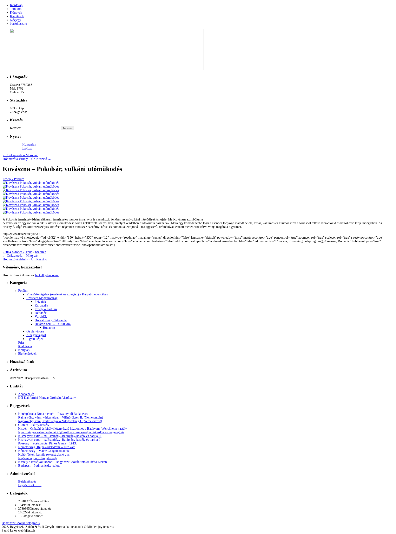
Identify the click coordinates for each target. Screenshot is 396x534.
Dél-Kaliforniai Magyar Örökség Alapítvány (47, 397)
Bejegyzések (29, 485)
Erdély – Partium (46, 309)
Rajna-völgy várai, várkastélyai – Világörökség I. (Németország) (60, 421)
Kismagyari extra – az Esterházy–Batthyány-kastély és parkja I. (59, 439)
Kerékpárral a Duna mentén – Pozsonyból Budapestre (53, 413)
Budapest (49, 327)
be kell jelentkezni (47, 275)
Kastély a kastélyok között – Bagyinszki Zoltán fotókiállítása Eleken (62, 462)
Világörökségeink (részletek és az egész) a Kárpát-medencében (67, 294)
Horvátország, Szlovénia (51, 320)
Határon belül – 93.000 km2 (53, 324)
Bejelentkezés (27, 481)
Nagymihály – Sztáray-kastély (37, 458)
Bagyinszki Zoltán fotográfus (21, 523)
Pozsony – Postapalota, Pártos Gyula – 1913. (47, 443)
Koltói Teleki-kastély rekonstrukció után (44, 454)
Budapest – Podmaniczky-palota (39, 465)
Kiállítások (25, 346)
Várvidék (41, 316)
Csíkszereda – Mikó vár (20, 155)
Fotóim (22, 290)
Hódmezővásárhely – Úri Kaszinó (27, 159)
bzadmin (40, 252)
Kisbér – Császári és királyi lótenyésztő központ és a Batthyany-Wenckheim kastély (72, 428)
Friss (21, 342)
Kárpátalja (41, 305)
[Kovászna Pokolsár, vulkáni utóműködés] (31, 182)
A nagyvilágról (36, 335)
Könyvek (24, 350)
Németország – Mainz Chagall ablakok (43, 450)
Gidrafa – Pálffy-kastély (33, 425)
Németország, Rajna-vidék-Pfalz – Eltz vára (46, 447)
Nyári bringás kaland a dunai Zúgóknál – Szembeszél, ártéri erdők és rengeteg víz (71, 432)
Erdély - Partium (13, 179)
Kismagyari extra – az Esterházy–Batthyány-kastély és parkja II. (59, 436)
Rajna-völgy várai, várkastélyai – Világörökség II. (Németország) (60, 417)
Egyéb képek (35, 338)
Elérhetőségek (27, 353)
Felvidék (40, 301)
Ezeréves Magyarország (42, 298)
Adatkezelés (26, 394)
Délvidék (41, 313)
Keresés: (15, 128)
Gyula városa (35, 331)
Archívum (16, 378)
